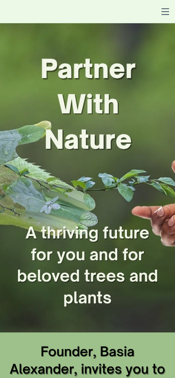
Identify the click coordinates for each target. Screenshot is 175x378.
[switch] (165, 11)
